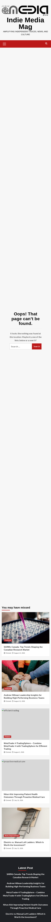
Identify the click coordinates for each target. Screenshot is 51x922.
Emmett (8, 653)
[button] (4, 43)
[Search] (46, 43)
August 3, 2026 (19, 752)
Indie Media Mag (25, 23)
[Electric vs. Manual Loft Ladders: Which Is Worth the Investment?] (25, 823)
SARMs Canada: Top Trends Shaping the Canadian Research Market (25, 876)
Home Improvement (12, 835)
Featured (8, 640)
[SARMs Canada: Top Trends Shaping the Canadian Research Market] (25, 627)
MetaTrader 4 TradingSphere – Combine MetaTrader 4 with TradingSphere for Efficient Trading (25, 746)
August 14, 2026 (19, 653)
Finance (7, 736)
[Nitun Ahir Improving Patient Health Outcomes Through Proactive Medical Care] (25, 775)
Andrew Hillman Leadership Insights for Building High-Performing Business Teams (25, 885)
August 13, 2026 (19, 701)
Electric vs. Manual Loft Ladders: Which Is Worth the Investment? (25, 915)
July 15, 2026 (18, 848)
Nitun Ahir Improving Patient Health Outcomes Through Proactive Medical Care (25, 906)
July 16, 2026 (18, 800)
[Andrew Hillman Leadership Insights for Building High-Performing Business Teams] (25, 676)
